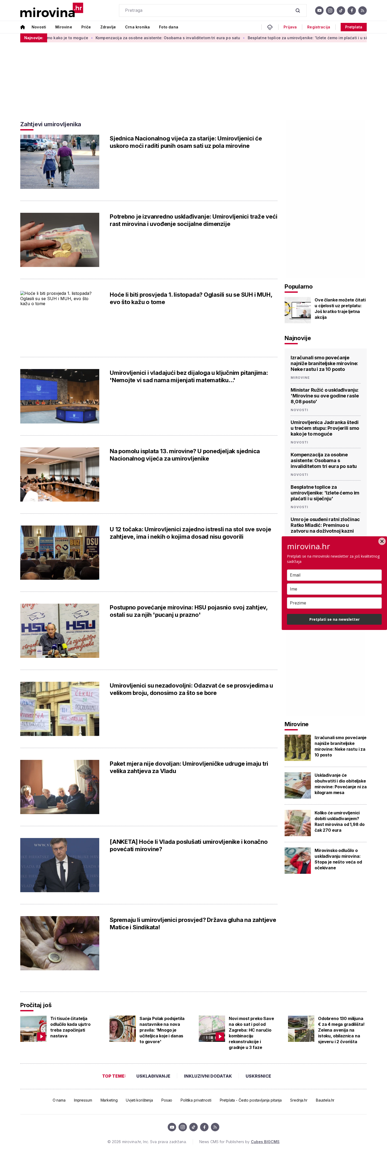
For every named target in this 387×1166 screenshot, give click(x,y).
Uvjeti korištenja (139, 1100)
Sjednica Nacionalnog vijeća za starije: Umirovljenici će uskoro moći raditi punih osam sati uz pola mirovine (186, 142)
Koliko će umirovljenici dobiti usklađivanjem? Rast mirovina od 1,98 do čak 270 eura (340, 821)
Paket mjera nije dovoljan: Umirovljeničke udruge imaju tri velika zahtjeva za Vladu (189, 767)
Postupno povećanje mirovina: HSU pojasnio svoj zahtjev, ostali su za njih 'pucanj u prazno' (188, 611)
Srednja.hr (298, 1100)
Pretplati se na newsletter (334, 619)
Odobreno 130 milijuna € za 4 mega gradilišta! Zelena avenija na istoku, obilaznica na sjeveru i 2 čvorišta (341, 1030)
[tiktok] (341, 10)
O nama (59, 1100)
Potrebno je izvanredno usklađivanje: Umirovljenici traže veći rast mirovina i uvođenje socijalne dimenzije (193, 220)
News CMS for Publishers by (239, 1141)
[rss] (362, 10)
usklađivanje (153, 1076)
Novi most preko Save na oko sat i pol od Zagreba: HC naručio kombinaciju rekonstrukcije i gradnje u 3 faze (251, 1033)
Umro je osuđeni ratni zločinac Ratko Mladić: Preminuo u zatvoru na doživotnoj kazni (325, 525)
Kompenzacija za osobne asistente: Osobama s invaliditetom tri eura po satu (139, 38)
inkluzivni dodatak (208, 1076)
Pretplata (353, 27)
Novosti (39, 27)
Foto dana (168, 27)
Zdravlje (108, 27)
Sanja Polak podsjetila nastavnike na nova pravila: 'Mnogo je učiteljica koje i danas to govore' (162, 1030)
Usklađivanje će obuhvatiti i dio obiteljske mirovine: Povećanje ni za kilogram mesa (341, 784)
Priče (86, 27)
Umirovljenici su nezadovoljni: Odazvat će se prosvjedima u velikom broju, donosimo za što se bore (191, 689)
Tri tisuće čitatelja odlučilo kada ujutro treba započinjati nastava (70, 1027)
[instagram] (330, 10)
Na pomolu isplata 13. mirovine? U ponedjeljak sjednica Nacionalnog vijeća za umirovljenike (185, 455)
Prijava (290, 27)
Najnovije (298, 338)
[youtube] (319, 10)
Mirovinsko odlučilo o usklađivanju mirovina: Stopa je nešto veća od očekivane (338, 859)
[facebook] (352, 10)
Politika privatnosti (196, 1100)
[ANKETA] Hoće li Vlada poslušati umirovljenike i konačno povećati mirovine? (189, 845)
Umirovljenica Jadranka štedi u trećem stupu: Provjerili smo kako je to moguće (325, 428)
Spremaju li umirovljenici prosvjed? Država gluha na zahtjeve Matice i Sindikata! (193, 923)
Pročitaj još (35, 1005)
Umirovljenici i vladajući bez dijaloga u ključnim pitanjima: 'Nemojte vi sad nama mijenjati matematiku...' (189, 376)
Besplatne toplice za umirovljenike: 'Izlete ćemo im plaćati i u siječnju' (285, 38)
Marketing (109, 1100)
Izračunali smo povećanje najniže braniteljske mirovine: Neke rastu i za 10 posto (324, 363)
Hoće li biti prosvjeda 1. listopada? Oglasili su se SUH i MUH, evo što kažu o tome (191, 298)
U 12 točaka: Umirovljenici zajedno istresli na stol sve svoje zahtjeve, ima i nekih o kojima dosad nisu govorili (190, 533)
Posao (166, 1100)
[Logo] (51, 10)
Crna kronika (137, 27)
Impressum (83, 1100)
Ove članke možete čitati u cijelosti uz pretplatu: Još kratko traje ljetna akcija (340, 308)
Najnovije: (33, 38)
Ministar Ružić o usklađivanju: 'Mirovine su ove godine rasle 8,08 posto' (325, 395)
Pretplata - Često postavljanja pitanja (251, 1100)
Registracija (318, 27)
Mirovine (63, 27)
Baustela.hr (325, 1100)
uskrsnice (258, 1076)
